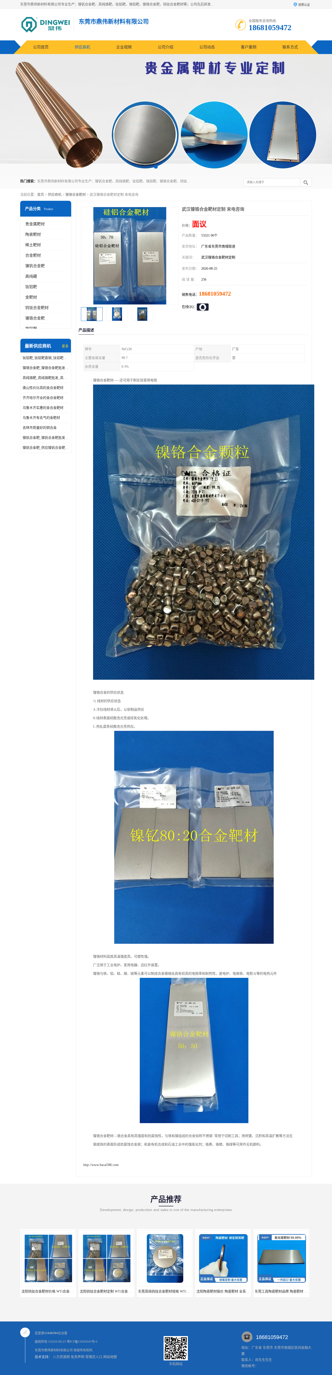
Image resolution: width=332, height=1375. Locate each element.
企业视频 (124, 47)
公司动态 (207, 47)
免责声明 (77, 1357)
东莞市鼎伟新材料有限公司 (54, 1350)
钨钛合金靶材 (37, 308)
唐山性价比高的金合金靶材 (43, 388)
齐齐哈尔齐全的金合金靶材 (43, 398)
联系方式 (290, 47)
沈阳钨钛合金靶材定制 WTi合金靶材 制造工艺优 (57, 1291)
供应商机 (82, 47)
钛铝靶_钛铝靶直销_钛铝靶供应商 (46, 358)
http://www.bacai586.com (101, 1165)
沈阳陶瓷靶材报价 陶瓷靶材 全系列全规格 (169, 1291)
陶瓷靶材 (33, 234)
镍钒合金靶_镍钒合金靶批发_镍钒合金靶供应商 (46, 438)
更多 (65, 346)
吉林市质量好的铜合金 (40, 428)
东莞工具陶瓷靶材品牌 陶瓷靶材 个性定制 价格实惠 (235, 1291)
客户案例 (248, 47)
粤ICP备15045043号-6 (82, 1341)
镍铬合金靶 (35, 318)
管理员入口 (93, 1357)
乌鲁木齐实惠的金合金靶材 (43, 408)
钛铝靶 (31, 287)
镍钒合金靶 (35, 266)
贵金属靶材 (35, 224)
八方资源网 (61, 1357)
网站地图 (110, 1357)
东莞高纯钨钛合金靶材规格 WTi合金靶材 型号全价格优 (121, 1291)
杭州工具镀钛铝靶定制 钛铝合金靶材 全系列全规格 (293, 1291)
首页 (40, 194)
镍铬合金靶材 (75, 194)
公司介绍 (165, 47)
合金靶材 (33, 255)
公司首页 (41, 47)
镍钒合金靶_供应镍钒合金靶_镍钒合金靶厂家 (46, 447)
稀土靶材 (33, 245)
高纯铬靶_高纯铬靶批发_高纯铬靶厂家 (46, 378)
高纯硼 (31, 276)
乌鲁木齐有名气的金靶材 (41, 418)
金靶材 (31, 297)
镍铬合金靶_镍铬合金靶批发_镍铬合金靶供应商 (46, 368)
